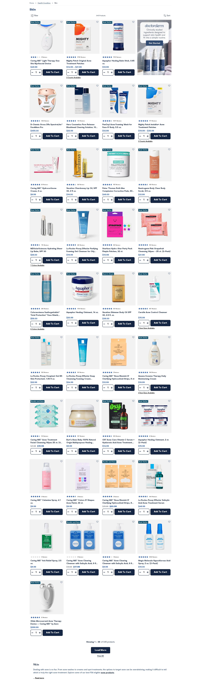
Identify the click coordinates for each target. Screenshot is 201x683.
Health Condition (44, 3)
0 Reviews (44, 557)
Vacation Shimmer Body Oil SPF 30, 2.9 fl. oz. (116, 313)
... (38, 678)
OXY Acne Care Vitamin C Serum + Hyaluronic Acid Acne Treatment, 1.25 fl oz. (118, 441)
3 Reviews (44, 496)
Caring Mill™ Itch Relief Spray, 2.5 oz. (45, 562)
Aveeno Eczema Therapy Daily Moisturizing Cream (152, 377)
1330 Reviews (45, 121)
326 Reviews (81, 245)
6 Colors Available (37, 329)
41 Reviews (152, 436)
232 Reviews (80, 184)
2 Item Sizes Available (146, 328)
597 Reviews (153, 308)
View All (100, 656)
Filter (36, 16)
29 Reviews (44, 184)
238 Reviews (45, 308)
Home (32, 3)
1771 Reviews (153, 121)
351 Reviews (116, 308)
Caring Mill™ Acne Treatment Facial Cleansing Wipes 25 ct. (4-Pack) (46, 441)
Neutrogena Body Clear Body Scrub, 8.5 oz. (151, 189)
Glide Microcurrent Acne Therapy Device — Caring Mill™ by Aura (45, 622)
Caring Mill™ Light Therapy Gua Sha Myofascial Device (44, 62)
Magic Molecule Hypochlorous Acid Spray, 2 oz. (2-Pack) (154, 562)
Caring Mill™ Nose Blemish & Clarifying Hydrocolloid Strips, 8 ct (118, 377)
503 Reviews (45, 372)
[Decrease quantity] (32, 72)
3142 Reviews (153, 372)
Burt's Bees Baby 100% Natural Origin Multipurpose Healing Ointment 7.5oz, (81, 441)
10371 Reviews (117, 121)
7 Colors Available (37, 265)
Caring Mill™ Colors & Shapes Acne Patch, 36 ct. (80, 501)
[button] (47, 37)
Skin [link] (55, 3)
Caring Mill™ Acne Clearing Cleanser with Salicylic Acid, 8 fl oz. (117, 562)
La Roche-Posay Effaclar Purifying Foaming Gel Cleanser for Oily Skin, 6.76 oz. (82, 250)
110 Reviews (44, 436)
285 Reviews (117, 436)
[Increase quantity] (39, 72)
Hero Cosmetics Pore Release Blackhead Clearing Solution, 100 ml (81, 126)
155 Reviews (117, 184)
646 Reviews (153, 496)
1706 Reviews (117, 57)
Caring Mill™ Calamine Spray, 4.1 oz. (45, 501)
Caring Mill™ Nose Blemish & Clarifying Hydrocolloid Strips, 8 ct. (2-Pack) (117, 501)
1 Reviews (116, 557)
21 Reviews (44, 617)
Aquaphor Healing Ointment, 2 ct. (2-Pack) (153, 441)
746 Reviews (81, 121)
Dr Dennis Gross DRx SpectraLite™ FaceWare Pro (46, 126)
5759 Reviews (81, 57)
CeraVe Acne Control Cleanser (152, 312)
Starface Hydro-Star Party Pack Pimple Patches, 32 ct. (117, 250)
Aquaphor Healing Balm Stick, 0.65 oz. (118, 62)
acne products (107, 673)
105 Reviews (152, 245)
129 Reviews (116, 245)
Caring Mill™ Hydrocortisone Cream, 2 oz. (43, 189)
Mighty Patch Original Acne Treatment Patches (78, 62)
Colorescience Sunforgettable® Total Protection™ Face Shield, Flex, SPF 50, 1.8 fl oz (45, 314)
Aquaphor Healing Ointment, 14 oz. (82, 312)
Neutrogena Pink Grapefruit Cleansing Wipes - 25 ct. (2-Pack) (154, 250)
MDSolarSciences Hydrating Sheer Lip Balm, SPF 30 (46, 250)
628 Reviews (153, 184)
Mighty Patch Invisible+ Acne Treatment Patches (151, 126)
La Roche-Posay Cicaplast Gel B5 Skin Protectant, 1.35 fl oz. (46, 377)
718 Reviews (45, 245)
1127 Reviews (81, 436)
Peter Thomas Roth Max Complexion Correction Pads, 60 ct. (117, 189)
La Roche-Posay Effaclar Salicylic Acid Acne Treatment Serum (153, 501)
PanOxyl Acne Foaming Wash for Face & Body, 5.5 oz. (117, 126)
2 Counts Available (73, 78)
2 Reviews (44, 57)
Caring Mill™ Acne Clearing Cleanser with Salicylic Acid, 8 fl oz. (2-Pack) (81, 562)
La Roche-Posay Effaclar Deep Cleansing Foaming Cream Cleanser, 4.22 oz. (80, 377)
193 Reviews (80, 372)
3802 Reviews (153, 557)
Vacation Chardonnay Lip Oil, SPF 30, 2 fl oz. (81, 189)
